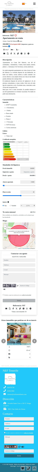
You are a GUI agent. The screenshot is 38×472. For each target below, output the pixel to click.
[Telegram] (28, 54)
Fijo (5, 205)
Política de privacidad (19, 464)
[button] (3, 341)
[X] (15, 54)
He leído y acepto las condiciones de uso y (18, 295)
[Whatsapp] (25, 54)
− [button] (5, 227)
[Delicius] (18, 54)
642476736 (15, 256)
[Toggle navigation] (34, 3)
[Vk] (22, 54)
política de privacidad (26, 295)
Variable (13, 205)
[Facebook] (11, 54)
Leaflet (19, 248)
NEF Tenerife (9, 464)
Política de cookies (30, 464)
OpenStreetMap (26, 248)
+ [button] (5, 225)
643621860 (23, 256)
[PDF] (8, 54)
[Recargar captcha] (17, 286)
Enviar (19, 300)
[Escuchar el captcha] (4, 289)
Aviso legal (13, 466)
